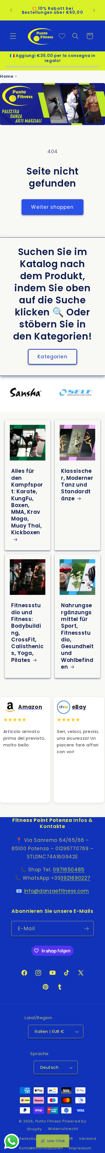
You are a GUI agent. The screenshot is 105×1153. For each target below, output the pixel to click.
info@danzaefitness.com (56, 891)
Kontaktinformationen (41, 1148)
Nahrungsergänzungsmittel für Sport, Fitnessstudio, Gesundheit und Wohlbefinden (77, 636)
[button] (13, 36)
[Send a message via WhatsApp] (11, 1141)
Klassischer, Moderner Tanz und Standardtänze (77, 485)
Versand (87, 1138)
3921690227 (75, 878)
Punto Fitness (48, 1121)
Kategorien (52, 356)
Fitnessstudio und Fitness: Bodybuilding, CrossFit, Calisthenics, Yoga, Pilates (27, 633)
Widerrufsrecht (63, 1128)
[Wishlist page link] (62, 36)
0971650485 (69, 869)
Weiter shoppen (52, 207)
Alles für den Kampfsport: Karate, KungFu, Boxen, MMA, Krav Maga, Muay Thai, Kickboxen (27, 502)
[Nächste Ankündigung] (94, 10)
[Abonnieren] (86, 928)
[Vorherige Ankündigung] (11, 10)
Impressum (80, 1148)
